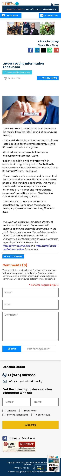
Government (48, 9)
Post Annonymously (38, 348)
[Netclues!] (44, 471)
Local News (30, 410)
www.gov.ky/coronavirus (16, 245)
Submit (12, 348)
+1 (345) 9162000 (21, 375)
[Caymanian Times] (10, 4)
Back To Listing (49, 41)
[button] (15, 28)
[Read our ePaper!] (53, 472)
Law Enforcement (33, 9)
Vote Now (12, 15)
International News (17, 414)
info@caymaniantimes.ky (25, 381)
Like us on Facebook (22, 438)
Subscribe (30, 424)
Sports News (43, 414)
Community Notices (16, 9)
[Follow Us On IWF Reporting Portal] (30, 447)
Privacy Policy (21, 467)
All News (11, 410)
